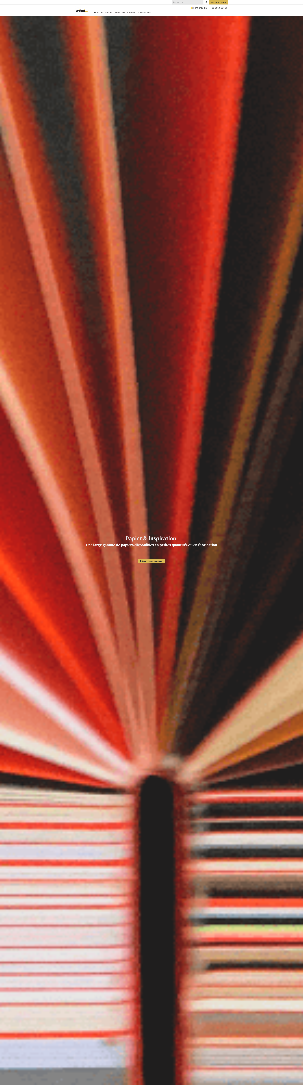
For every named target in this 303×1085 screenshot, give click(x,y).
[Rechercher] (206, 2)
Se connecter (219, 8)
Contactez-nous (218, 2)
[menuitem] (95, 12)
